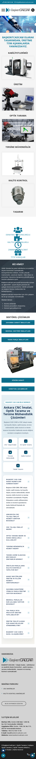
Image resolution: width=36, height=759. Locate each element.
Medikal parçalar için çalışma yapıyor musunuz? (17, 602)
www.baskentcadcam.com (18, 735)
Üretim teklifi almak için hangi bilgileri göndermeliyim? (17, 623)
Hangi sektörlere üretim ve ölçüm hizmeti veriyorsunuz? (17, 580)
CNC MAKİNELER (9, 689)
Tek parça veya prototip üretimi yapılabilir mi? (17, 613)
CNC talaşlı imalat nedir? (17, 528)
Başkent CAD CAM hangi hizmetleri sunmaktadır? (18, 481)
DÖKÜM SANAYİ (18, 380)
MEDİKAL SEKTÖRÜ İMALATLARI (18, 331)
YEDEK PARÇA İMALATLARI (18, 340)
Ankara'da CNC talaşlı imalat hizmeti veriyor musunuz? (17, 518)
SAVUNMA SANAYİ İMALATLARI (18, 322)
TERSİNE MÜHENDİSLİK (18, 146)
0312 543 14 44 (8, 2)
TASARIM (18, 211)
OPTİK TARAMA (18, 115)
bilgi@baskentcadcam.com (24, 2)
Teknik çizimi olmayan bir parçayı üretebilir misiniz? (17, 557)
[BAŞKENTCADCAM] (18, 10)
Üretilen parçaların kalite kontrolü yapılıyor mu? (17, 568)
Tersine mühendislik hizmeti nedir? (17, 547)
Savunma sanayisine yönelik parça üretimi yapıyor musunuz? (17, 591)
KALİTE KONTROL (18, 180)
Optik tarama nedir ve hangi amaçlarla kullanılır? (17, 538)
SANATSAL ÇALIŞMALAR (18, 389)
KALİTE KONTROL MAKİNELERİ (14, 693)
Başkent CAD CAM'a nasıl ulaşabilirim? (17, 633)
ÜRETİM (18, 84)
